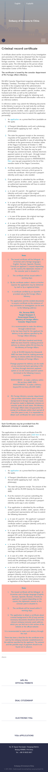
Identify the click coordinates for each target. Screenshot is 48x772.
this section (34, 624)
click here (35, 434)
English (17, 3)
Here (10, 161)
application (14, 119)
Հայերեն (29, 3)
